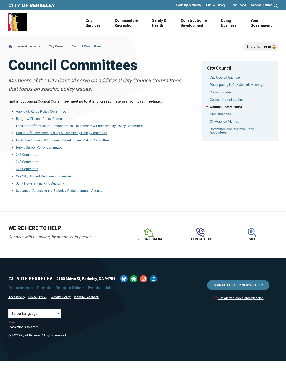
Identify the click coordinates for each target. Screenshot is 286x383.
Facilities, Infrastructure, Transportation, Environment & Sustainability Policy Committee (79, 126)
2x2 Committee (27, 155)
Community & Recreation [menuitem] (126, 23)
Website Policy (61, 297)
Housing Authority (188, 5)
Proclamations (220, 114)
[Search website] (276, 6)
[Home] (10, 46)
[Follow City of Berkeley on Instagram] (143, 278)
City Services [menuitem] (93, 23)
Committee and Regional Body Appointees (232, 130)
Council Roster (220, 92)
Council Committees (226, 107)
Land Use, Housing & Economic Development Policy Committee (62, 140)
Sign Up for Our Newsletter (238, 285)
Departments (20, 287)
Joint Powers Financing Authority (40, 183)
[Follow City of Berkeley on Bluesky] (124, 278)
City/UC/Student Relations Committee (44, 176)
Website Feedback (86, 297)
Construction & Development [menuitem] (194, 23)
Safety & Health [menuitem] (159, 23)
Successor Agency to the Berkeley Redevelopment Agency (59, 191)
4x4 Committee (27, 169)
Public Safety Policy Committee (39, 147)
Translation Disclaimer (23, 327)
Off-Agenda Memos (224, 121)
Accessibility (16, 297)
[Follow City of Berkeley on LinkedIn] (153, 278)
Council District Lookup (227, 100)
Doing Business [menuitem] (228, 23)
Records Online (69, 287)
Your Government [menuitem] (261, 23)
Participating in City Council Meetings (237, 85)
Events (94, 287)
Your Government (30, 46)
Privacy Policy (37, 297)
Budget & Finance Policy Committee (42, 119)
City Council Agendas (225, 77)
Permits (44, 287)
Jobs (108, 287)
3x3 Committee (27, 162)
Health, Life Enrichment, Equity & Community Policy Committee (61, 133)
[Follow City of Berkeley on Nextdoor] (133, 278)
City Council (57, 46)
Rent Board (238, 5)
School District (261, 5)
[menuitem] (91, 23)
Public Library (215, 5)
